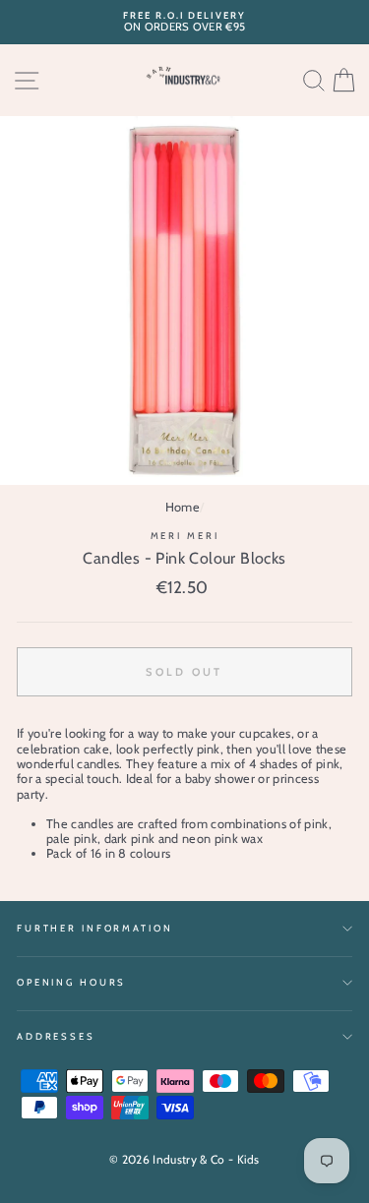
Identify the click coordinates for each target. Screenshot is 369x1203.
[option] (184, 22)
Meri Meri (185, 535)
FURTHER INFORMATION (95, 928)
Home (182, 507)
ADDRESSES (56, 1036)
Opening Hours (71, 982)
